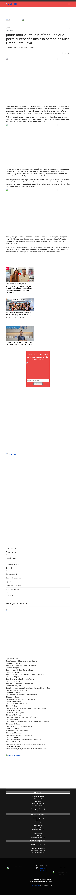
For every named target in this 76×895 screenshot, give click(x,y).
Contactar (9, 595)
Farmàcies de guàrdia (13, 586)
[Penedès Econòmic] (38, 755)
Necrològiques (11, 558)
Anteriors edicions (12, 564)
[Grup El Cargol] (41, 872)
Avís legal (38, 885)
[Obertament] (38, 454)
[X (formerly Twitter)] (68, 53)
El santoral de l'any (12, 589)
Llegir (38, 652)
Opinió (8, 582)
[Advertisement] (39, 13)
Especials (9, 568)
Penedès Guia (11, 548)
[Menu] (69, 4)
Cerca (8, 27)
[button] (8, 260)
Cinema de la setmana (14, 578)
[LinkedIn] (64, 53)
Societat (16, 47)
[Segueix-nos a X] (30, 20)
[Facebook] (59, 53)
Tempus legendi (11, 574)
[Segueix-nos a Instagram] (14, 20)
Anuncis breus (11, 552)
